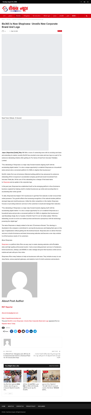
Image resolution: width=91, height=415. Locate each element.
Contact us (20, 406)
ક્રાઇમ (54, 16)
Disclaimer (41, 406)
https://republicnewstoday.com (11, 318)
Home (3, 406)
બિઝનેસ (18, 16)
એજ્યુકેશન (26, 16)
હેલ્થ (68, 16)
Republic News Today (8, 323)
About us (11, 406)
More (74, 16)
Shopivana (6, 182)
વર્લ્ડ (4, 16)
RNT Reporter (7, 307)
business (8, 327)
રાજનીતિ (61, 16)
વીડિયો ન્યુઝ (46, 16)
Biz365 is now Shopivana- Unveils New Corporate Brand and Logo (28, 321)
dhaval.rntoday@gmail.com (10, 313)
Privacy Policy (30, 406)
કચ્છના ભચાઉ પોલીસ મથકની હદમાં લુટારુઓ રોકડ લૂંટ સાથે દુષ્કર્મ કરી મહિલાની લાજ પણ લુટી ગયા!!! (47, 355)
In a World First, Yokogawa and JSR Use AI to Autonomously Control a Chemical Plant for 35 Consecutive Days (17, 355)
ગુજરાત (10, 16)
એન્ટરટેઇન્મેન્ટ (37, 16)
